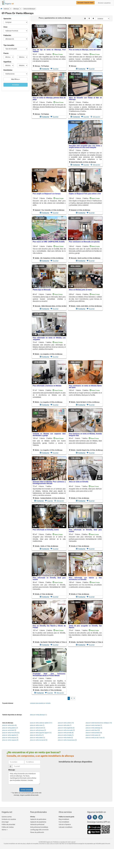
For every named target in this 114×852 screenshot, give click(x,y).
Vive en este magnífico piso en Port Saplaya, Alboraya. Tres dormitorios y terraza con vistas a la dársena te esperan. (49, 59)
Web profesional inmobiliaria (39, 827)
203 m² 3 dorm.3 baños (85, 108)
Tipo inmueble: (8, 45)
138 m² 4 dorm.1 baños (85, 60)
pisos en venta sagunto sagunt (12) (40, 732)
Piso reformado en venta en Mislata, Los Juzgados (49, 339)
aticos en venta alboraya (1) (38, 715)
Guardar (55, 69)
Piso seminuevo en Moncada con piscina (84, 242)
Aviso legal (5, 822)
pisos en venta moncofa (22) (10, 732)
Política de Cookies (8, 827)
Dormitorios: (8, 70)
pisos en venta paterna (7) (10, 728)
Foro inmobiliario (64, 822)
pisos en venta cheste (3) (65, 737)
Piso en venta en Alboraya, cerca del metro (85, 50)
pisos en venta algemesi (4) (66, 728)
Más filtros (15, 79)
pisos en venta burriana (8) (94, 732)
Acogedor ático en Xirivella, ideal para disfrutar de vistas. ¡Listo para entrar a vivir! (85, 490)
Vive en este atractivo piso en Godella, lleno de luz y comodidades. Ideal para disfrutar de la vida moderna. (49, 251)
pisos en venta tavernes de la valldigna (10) (99, 723)
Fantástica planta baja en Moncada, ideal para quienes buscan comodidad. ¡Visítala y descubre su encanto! (49, 299)
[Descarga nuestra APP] (99, 829)
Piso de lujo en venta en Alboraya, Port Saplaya (49, 51)
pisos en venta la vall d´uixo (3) (95, 737)
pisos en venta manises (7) (94, 725)
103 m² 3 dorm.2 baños (85, 396)
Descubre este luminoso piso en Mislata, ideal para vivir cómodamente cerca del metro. (85, 442)
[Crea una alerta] (93, 18)
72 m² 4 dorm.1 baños (49, 492)
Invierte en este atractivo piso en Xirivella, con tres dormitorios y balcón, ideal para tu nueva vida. (85, 635)
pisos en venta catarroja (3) (94, 728)
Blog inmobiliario (64, 819)
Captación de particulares (38, 819)
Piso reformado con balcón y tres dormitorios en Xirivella (85, 579)
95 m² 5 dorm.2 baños (85, 540)
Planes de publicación (37, 832)
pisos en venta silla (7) (64, 725)
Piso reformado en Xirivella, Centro (46, 530)
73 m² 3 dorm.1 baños (49, 348)
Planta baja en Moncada (42, 290)
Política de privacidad (8, 824)
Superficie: (7, 62)
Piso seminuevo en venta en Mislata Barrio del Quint (85, 387)
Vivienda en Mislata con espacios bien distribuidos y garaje (49, 435)
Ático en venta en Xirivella (78, 482)
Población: (7, 35)
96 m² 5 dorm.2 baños (49, 588)
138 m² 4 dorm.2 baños (85, 252)
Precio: (6, 53)
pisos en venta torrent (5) (37, 728)
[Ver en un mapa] (89, 18)
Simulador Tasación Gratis (85, 2)
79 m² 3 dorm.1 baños (86, 636)
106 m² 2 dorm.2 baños (85, 204)
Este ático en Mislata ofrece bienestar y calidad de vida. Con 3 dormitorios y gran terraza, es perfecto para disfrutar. (85, 299)
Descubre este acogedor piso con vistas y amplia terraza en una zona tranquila (85, 147)
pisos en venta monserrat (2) (38, 740)
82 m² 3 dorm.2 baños (49, 540)
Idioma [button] (4, 829)
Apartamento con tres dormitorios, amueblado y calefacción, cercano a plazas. (85, 586)
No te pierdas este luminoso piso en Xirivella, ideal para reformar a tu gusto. (49, 634)
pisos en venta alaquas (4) (10, 737)
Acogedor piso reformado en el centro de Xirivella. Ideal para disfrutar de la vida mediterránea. (49, 539)
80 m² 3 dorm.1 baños (50, 300)
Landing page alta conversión (39, 829)
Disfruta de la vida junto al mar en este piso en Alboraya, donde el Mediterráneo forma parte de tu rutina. (49, 107)
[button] (29, 9)
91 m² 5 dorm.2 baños (49, 396)
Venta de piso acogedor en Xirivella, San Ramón (85, 627)
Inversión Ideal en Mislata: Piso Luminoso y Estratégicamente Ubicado (49, 483)
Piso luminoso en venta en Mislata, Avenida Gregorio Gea (85, 435)
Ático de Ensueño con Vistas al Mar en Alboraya (85, 99)
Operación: (7, 19)
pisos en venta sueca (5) (93, 735)
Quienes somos (7, 817)
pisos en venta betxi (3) (9, 730)
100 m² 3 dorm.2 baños (85, 156)
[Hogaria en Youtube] (101, 818)
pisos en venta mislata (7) (65, 735)
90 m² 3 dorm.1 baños (86, 444)
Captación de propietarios (38, 822)
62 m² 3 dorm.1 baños (49, 684)
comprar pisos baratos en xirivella (40, 703)
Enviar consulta (26, 790)
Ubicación (96, 117)
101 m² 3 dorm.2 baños (49, 108)
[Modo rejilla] (85, 18)
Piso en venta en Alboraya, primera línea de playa (49, 99)
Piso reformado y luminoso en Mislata (47, 386)
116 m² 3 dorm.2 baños (49, 204)
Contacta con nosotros (9, 819)
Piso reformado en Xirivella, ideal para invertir (85, 531)
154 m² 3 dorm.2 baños (49, 252)
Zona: (5, 27)
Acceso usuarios (104, 3)
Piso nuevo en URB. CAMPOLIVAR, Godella (49, 242)
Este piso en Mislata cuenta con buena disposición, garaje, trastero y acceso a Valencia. (49, 443)
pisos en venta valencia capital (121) (41, 723)
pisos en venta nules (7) (37, 725)
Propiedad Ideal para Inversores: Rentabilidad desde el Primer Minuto (49, 675)
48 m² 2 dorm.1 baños (85, 492)
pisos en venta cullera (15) (66, 723)
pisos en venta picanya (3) (38, 730)
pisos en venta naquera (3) (10, 740)
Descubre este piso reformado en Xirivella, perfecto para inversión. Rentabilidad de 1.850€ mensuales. (85, 539)
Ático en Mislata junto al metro (80, 290)
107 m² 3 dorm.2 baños (50, 636)
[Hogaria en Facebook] (90, 818)
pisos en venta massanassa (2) (67, 740)
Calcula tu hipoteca (65, 824)
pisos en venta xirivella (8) (65, 732)
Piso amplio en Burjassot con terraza (46, 194)
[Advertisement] (49, 144)
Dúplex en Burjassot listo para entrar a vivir (85, 194)
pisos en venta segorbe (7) (10, 735)
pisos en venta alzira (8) (9, 725)
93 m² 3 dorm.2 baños (49, 60)
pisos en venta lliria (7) (37, 735)
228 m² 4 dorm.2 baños (85, 300)
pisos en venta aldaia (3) (37, 737)
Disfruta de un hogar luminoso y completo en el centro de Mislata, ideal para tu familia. (85, 394)
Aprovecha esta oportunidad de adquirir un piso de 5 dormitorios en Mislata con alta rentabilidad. (49, 395)
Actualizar (15, 85)
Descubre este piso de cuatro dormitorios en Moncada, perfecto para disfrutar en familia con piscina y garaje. (85, 251)
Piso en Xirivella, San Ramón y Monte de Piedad (49, 627)
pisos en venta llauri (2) (93, 730)
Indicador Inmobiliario (65, 827)
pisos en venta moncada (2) (66, 730)
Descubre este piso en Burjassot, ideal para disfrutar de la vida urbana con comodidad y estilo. (49, 203)
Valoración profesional (37, 824)
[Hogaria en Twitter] (95, 818)
